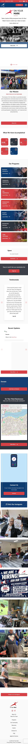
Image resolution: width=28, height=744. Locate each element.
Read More (14, 337)
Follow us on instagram (14, 694)
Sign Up (14, 271)
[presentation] (2, 302)
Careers (14, 728)
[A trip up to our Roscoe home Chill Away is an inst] (14, 613)
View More (13, 372)
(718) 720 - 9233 (9, 1)
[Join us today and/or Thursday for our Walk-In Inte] (14, 583)
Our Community (14, 722)
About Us (14, 123)
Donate (19, 4)
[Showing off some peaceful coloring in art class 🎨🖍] (14, 524)
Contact (14, 493)
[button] (11, 64)
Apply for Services (14, 736)
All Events (13, 258)
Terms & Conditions (17, 742)
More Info (12, 45)
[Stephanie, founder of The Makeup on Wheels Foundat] (14, 554)
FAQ (14, 733)
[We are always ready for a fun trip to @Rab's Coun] (14, 643)
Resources (14, 725)
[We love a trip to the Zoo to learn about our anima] (14, 673)
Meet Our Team (14, 716)
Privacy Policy (9, 742)
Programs (14, 719)
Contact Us (14, 730)
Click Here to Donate (14, 389)
